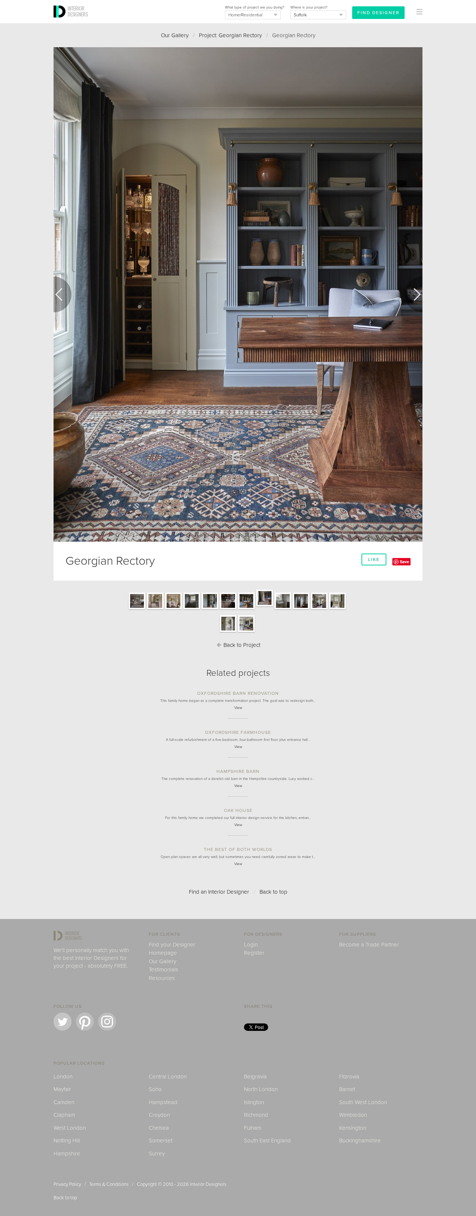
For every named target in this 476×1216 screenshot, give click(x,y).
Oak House (238, 810)
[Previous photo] (62, 294)
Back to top (273, 891)
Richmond (256, 1115)
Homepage (163, 952)
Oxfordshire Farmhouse (238, 732)
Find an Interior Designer (219, 891)
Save (404, 561)
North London (261, 1089)
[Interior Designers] (61, 21)
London (63, 1076)
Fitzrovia (349, 1076)
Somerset (161, 1140)
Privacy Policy (67, 1184)
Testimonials (163, 969)
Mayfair (62, 1089)
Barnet (347, 1089)
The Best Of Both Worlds (238, 849)
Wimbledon (353, 1115)
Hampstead (163, 1102)
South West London (363, 1102)
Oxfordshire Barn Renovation (238, 693)
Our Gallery (175, 35)
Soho (155, 1089)
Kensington (352, 1128)
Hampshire (67, 1153)
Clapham (64, 1115)
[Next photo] (413, 294)
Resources (162, 978)
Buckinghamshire (360, 1140)
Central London (168, 1076)
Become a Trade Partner (369, 944)
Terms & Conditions (109, 1184)
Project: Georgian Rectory (230, 35)
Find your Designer (172, 944)
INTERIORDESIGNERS (78, 11)
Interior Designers (208, 1184)
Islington (254, 1102)
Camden (64, 1102)
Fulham (252, 1128)
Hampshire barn (238, 771)
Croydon (159, 1115)
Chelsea (159, 1128)
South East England (267, 1140)
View (238, 708)
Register (254, 952)
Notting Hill (67, 1140)
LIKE (374, 559)
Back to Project (241, 645)
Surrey (157, 1153)
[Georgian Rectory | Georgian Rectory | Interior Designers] (137, 609)
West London (70, 1128)
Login (251, 944)
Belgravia (255, 1076)
